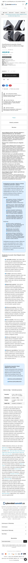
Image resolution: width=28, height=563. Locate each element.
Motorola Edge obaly (15, 450)
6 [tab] (16, 41)
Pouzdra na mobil (14, 473)
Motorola (4, 447)
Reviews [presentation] (14, 127)
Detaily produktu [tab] (14, 122)
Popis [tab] (14, 117)
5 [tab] (15, 41)
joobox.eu (19, 551)
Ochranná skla (7, 478)
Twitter (7, 85)
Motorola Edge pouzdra (13, 452)
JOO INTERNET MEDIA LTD (12, 558)
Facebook (3, 85)
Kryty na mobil (17, 468)
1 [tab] (10, 41)
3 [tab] (12, 41)
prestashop (16, 560)
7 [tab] (18, 41)
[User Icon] (23, 4)
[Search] (25, 8)
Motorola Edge (5, 449)
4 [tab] (14, 41)
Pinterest (10, 85)
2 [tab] (11, 41)
